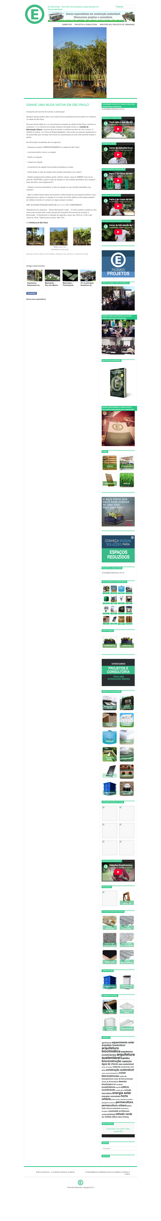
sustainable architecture (118, 1111)
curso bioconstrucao (114, 1074)
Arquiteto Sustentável (113, 1045)
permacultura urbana (114, 1105)
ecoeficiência (108, 1086)
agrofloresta (39, 254)
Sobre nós (67, 24)
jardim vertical (115, 1099)
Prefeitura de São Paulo (38, 222)
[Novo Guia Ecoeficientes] (118, 383)
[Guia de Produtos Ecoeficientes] (118, 624)
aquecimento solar (123, 1042)
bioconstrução (111, 1061)
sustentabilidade (108, 1114)
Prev (103, 1156)
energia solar (121, 1093)
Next (133, 1156)
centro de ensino (107, 1067)
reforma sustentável (113, 1108)
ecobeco (120, 1084)
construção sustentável (120, 1070)
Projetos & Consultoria (86, 24)
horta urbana (50, 254)
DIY (115, 1084)
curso (103, 1073)
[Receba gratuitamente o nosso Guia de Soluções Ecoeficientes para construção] (118, 444)
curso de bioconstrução (123, 1079)
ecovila (118, 1087)
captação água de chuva (117, 1062)
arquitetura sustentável (118, 1056)
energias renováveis (111, 1096)
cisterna (116, 1066)
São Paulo (70, 254)
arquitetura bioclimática (111, 1049)
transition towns (81, 254)
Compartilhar (31, 293)
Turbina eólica (111, 1116)
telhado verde (124, 1114)
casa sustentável (126, 1064)
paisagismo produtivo (108, 1102)
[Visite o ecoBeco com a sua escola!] (118, 309)
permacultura (61, 254)
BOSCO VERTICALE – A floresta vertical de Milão (55, 1192)
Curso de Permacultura (110, 1082)
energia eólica (120, 1090)
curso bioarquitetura (112, 1073)
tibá (103, 1117)
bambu (125, 1058)
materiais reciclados (126, 1099)
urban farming (123, 1117)
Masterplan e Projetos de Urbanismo (117, 24)
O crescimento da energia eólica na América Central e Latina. (107, 1193)
